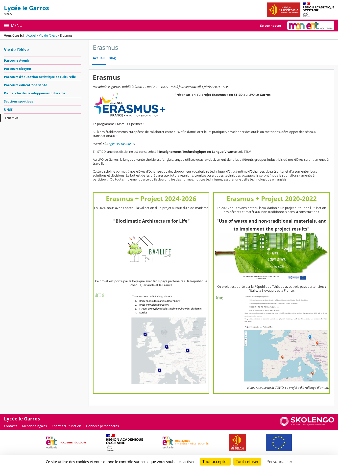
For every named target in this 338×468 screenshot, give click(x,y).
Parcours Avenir (17, 60)
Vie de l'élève (48, 35)
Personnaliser (279, 461)
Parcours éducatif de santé (25, 85)
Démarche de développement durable (34, 93)
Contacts (10, 426)
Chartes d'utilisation (66, 426)
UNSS (8, 109)
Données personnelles (102, 426)
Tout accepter (215, 461)
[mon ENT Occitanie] (310, 25)
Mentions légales (34, 426)
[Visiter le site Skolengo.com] (307, 424)
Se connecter (270, 25)
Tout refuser (247, 461)
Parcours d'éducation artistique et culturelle (40, 77)
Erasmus (11, 117)
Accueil (31, 35)
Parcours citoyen (17, 68)
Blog (112, 58)
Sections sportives (18, 101)
